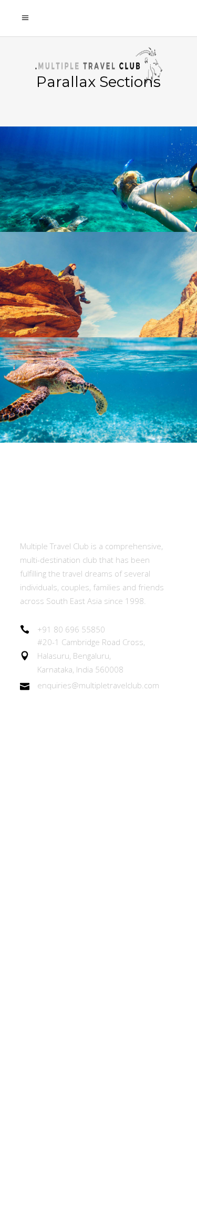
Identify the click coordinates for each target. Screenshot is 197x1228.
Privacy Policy (45, 1027)
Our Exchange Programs (67, 824)
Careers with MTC (54, 969)
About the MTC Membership (75, 767)
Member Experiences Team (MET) (87, 796)
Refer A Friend (48, 882)
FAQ (28, 1056)
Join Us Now (43, 853)
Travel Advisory (49, 940)
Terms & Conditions (58, 998)
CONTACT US (46, 1085)
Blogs (30, 911)
